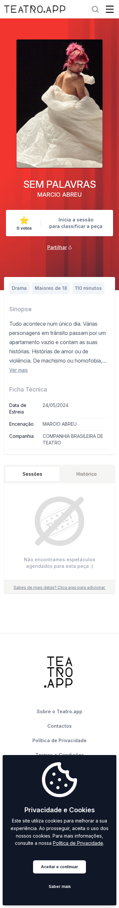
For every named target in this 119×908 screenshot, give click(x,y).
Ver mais (18, 370)
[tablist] (59, 474)
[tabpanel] (59, 533)
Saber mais (60, 886)
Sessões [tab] (32, 474)
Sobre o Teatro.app (59, 711)
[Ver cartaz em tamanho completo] (59, 103)
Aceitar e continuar (59, 866)
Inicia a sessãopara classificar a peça (75, 223)
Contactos (59, 726)
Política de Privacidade (78, 843)
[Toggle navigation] (109, 9)
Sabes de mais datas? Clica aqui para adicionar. (59, 587)
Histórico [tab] (86, 474)
